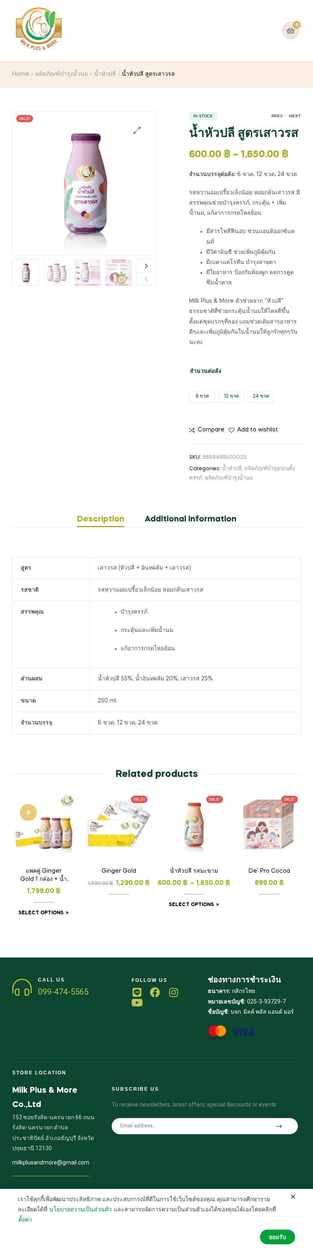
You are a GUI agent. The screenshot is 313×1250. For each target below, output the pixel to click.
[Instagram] (173, 992)
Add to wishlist (257, 430)
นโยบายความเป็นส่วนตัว (80, 1210)
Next (146, 266)
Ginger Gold (118, 871)
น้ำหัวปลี (105, 74)
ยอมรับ (277, 1237)
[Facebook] (155, 992)
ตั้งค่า (25, 1220)
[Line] (137, 992)
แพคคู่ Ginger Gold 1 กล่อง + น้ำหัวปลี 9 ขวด (43, 876)
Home (20, 74)
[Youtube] (137, 1002)
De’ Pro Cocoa (269, 871)
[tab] (105, 519)
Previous (146, 279)
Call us (51, 980)
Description (100, 519)
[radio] (202, 397)
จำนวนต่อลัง (205, 371)
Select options (41, 913)
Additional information (190, 519)
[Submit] (279, 1126)
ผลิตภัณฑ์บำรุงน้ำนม (61, 74)
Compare (211, 430)
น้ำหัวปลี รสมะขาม (194, 871)
